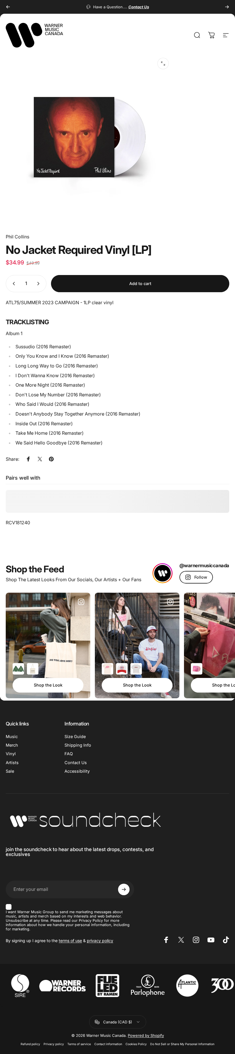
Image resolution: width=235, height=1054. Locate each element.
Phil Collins (17, 237)
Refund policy (30, 1044)
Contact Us (75, 762)
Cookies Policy (136, 1044)
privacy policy (100, 940)
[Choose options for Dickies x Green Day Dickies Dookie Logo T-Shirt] (136, 669)
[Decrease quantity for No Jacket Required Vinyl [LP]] (12, 283)
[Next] (227, 7)
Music (12, 736)
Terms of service (79, 1044)
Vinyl (11, 753)
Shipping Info (77, 745)
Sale (10, 771)
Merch (12, 745)
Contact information (108, 1044)
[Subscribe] (124, 889)
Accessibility (77, 771)
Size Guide (75, 736)
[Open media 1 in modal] (163, 63)
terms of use (70, 940)
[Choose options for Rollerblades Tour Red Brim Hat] (122, 669)
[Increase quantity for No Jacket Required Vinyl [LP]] (39, 283)
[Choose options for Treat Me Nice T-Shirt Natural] (107, 669)
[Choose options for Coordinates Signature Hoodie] (18, 669)
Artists (12, 762)
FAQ (68, 753)
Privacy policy (54, 1044)
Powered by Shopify (146, 1035)
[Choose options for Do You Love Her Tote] (32, 669)
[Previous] (8, 7)
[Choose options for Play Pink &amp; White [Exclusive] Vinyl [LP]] (196, 669)
